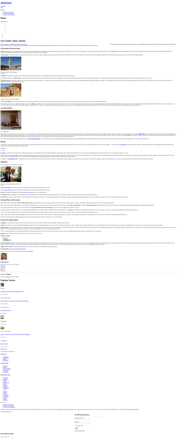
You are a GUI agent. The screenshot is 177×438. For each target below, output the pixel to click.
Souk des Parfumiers (8, 190)
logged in (8, 276)
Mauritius (5, 385)
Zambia (5, 398)
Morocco (5, 386)
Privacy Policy (6, 369)
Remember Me (79, 425)
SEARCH (3, 6)
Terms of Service (7, 368)
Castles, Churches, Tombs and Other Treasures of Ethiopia (15, 334)
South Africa (6, 396)
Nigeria (5, 391)
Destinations (6, 358)
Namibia (5, 388)
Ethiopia (5, 380)
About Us (5, 366)
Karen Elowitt (23, 44)
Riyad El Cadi (4, 344)
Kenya (4, 383)
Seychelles (5, 395)
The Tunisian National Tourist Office (18, 248)
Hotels (4, 359)
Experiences (6, 356)
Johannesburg (6, 382)
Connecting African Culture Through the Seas (12, 291)
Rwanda (5, 392)
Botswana (5, 377)
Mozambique (6, 387)
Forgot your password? (80, 430)
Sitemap (5, 367)
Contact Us (5, 372)
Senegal (5, 393)
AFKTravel (6, 2)
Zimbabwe (5, 400)
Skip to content (4, 21)
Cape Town (5, 379)
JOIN (2, 7)
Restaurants (5, 360)
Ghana (4, 381)
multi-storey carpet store (28, 192)
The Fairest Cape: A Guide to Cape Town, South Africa (14, 301)
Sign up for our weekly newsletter (26, 251)
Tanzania (5, 397)
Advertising (3, 321)
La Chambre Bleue (140, 134)
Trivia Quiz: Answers (6, 310)
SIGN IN (3, 9)
